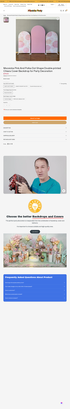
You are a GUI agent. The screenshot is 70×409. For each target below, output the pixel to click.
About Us (5, 4)
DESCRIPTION (7, 128)
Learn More (35, 231)
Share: (4, 143)
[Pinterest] (44, 5)
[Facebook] (39, 5)
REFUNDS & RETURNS (9, 139)
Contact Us (11, 4)
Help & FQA (29, 4)
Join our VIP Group (8, 6)
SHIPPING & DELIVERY (9, 135)
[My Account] (63, 11)
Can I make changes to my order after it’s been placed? (18, 286)
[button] (61, 403)
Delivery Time (23, 4)
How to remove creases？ (11, 298)
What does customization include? (13, 294)
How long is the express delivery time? (14, 282)
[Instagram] (40, 5)
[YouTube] (42, 5)
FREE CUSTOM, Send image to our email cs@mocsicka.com (15, 1)
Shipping (5, 75)
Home (4, 15)
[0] (65, 11)
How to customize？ (10, 290)
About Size (17, 4)
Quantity (5, 102)
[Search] (61, 11)
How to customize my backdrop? (19, 6)
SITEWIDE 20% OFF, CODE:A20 (40, 1)
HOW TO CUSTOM (8, 131)
